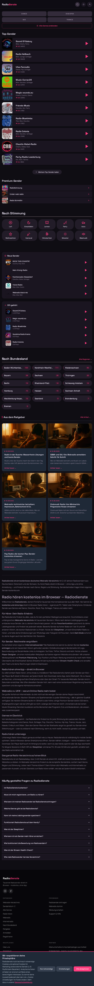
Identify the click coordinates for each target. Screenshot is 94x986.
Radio (9, 4)
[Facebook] (11, 891)
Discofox (70, 14)
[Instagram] (5, 891)
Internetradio (77, 765)
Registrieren (7, 936)
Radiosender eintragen (58, 902)
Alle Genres (7, 910)
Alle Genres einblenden (48, 26)
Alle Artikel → (85, 417)
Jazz (84, 722)
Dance (24, 14)
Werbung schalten (56, 910)
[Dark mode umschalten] (83, 4)
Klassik (5, 725)
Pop (43, 722)
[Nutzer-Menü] (89, 4)
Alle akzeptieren (82, 969)
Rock (31, 722)
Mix (24, 20)
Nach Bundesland (10, 925)
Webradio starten (56, 906)
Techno (57, 722)
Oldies (21, 725)
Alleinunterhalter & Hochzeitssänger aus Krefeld (67, 947)
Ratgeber (6, 929)
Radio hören (43, 605)
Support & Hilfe (55, 914)
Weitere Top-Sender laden (48, 172)
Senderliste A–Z (9, 906)
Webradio (64, 765)
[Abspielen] (87, 43)
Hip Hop (65, 722)
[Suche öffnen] (77, 4)
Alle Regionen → (85, 359)
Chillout (11, 725)
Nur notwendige (46, 969)
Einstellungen (64, 969)
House (78, 722)
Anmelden (7, 933)
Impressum (7, 951)
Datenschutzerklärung (23, 982)
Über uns (6, 947)
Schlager (37, 722)
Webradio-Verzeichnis (30, 762)
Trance (70, 20)
